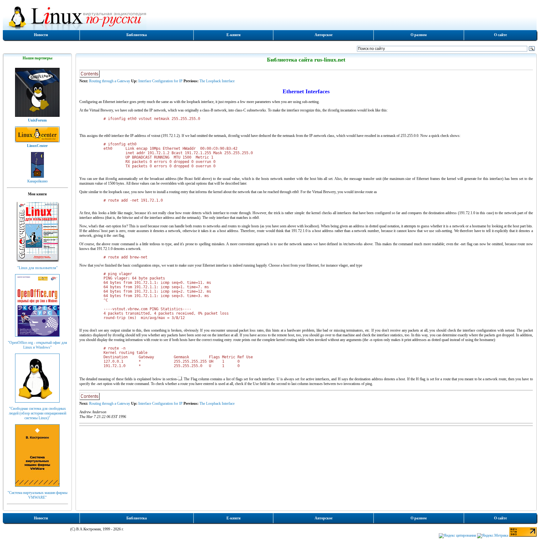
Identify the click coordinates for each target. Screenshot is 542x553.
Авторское (323, 35)
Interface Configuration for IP (160, 81)
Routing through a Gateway (109, 81)
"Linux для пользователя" (37, 268)
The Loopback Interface (217, 81)
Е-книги (233, 35)
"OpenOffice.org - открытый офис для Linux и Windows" (37, 345)
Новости (41, 35)
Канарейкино (37, 181)
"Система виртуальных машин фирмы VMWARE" (37, 495)
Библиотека (136, 35)
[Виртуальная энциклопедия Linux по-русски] (270, 17)
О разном (419, 35)
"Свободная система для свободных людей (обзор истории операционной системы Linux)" (37, 413)
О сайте (500, 35)
